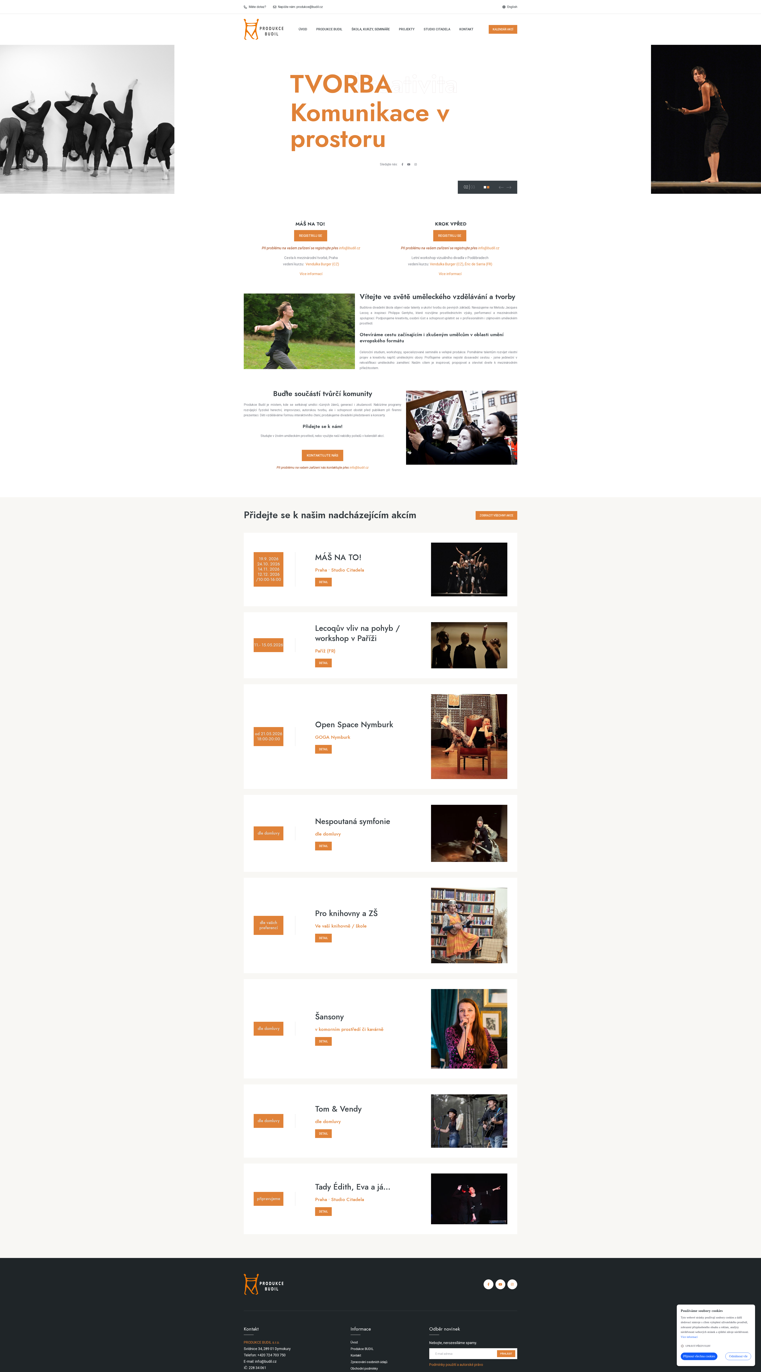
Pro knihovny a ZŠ (346, 913)
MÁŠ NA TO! (338, 557)
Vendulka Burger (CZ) (322, 264)
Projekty (407, 29)
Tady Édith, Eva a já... (352, 1187)
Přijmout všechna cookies (699, 1356)
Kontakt (466, 29)
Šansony (329, 1017)
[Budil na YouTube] (408, 164)
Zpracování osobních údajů (369, 1362)
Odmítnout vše (738, 1356)
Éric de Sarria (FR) (478, 264)
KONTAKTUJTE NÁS (322, 455)
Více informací (311, 274)
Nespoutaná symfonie (352, 821)
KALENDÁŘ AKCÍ (503, 29)
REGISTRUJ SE (310, 236)
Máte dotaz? (257, 7)
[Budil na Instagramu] (415, 164)
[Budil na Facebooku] (402, 164)
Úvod (303, 29)
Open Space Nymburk (354, 724)
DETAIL (323, 582)
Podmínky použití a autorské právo (456, 1364)
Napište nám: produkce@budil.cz (300, 7)
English (512, 7)
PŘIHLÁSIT (506, 1353)
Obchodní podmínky (364, 1368)
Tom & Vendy (338, 1109)
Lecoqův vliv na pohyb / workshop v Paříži (357, 633)
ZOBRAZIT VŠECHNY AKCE (496, 515)
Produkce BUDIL (329, 29)
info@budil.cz (349, 248)
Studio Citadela (437, 29)
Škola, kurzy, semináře (371, 29)
